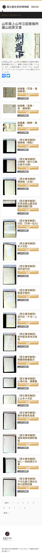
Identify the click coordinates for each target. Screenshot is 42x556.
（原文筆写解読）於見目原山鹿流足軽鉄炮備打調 (27, 203)
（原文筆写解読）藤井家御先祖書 (27, 414)
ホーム (4, 15)
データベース (15, 15)
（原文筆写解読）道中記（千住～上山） (27, 316)
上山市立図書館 (20, 61)
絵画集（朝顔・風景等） (27, 124)
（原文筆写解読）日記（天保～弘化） (28, 222)
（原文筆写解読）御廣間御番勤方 (27, 358)
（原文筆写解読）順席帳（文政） (27, 180)
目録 (25, 64)
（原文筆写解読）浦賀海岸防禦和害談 (27, 437)
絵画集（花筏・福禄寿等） (27, 90)
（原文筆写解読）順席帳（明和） (27, 141)
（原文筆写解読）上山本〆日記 (27, 397)
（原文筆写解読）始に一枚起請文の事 (27, 461)
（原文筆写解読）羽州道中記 (27, 267)
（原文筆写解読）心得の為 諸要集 (27, 380)
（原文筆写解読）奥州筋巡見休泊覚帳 (27, 336)
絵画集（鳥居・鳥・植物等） (26, 107)
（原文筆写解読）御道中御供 (27, 291)
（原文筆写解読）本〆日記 (27, 245)
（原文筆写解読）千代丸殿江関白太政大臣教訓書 (27, 481)
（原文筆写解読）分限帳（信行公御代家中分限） (27, 161)
